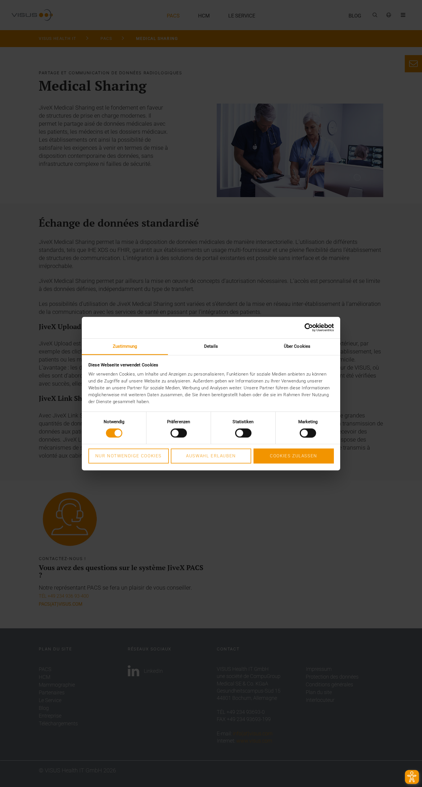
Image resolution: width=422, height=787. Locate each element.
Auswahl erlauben (211, 456)
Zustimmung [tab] (125, 346)
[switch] (179, 433)
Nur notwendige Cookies (128, 456)
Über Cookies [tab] (297, 346)
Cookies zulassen (293, 456)
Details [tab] (211, 346)
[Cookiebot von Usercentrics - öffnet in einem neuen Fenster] (309, 327)
